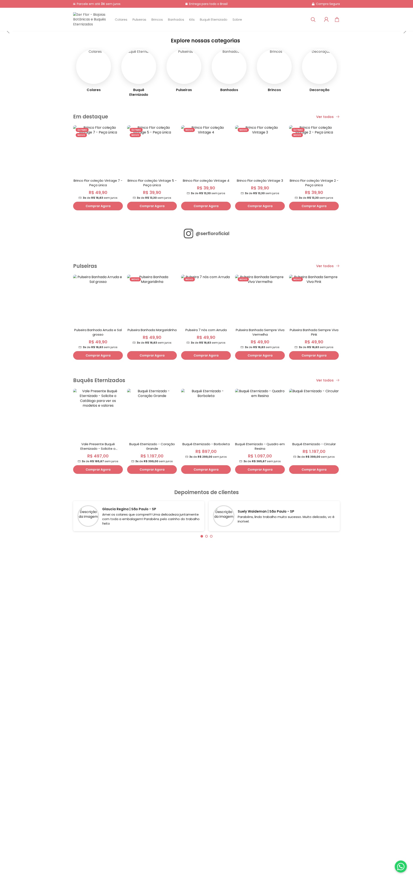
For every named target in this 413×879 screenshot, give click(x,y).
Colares (121, 19)
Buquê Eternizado (213, 19)
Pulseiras (139, 19)
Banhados (176, 19)
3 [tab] (211, 536)
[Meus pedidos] (326, 19)
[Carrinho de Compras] (337, 19)
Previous (8, 31)
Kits (192, 19)
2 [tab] (206, 536)
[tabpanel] (138, 517)
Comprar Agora (98, 206)
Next (404, 31)
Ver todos (325, 117)
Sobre (237, 19)
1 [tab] (201, 536)
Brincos (157, 19)
